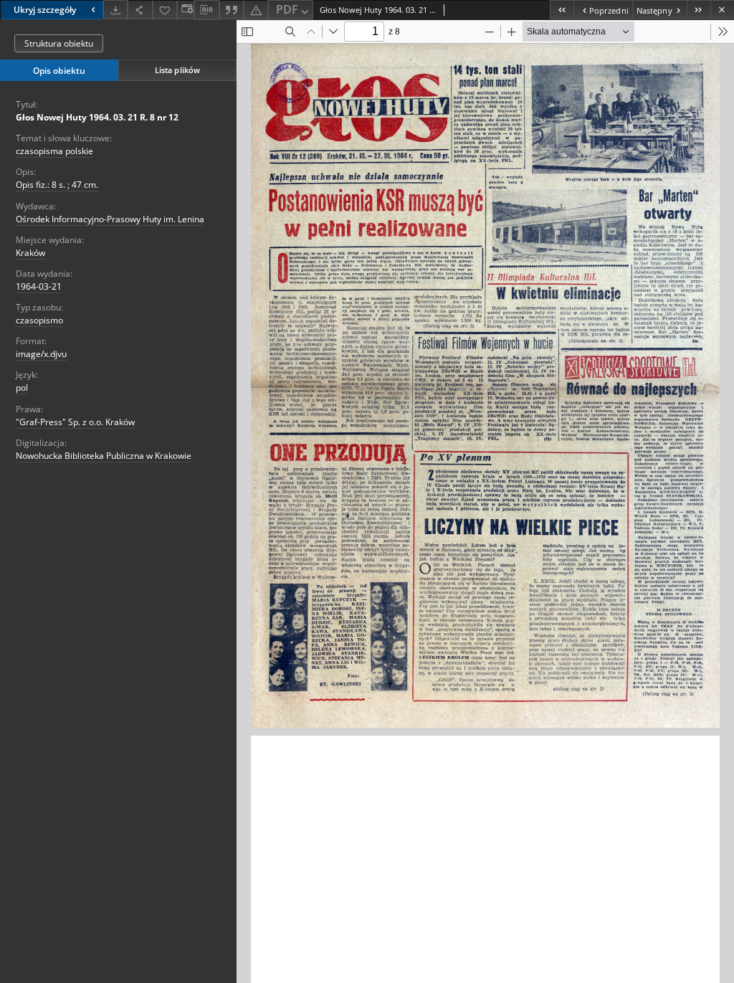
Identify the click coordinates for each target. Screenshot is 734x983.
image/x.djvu (41, 354)
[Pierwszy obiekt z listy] (561, 9)
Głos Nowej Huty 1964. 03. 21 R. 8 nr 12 (97, 117)
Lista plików (177, 70)
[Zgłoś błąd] (256, 9)
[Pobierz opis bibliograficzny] (206, 10)
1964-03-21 (39, 286)
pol (22, 387)
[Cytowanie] (231, 9)
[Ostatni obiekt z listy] (698, 9)
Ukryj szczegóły (45, 10)
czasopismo (39, 320)
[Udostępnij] (140, 9)
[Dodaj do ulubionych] (165, 9)
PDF (287, 9)
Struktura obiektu (58, 43)
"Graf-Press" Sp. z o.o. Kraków (75, 422)
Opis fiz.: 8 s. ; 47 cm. (57, 185)
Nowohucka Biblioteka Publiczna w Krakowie (103, 456)
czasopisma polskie (54, 151)
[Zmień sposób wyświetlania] (185, 9)
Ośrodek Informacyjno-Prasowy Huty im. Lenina (110, 219)
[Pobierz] (115, 9)
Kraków (30, 253)
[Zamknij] (722, 9)
